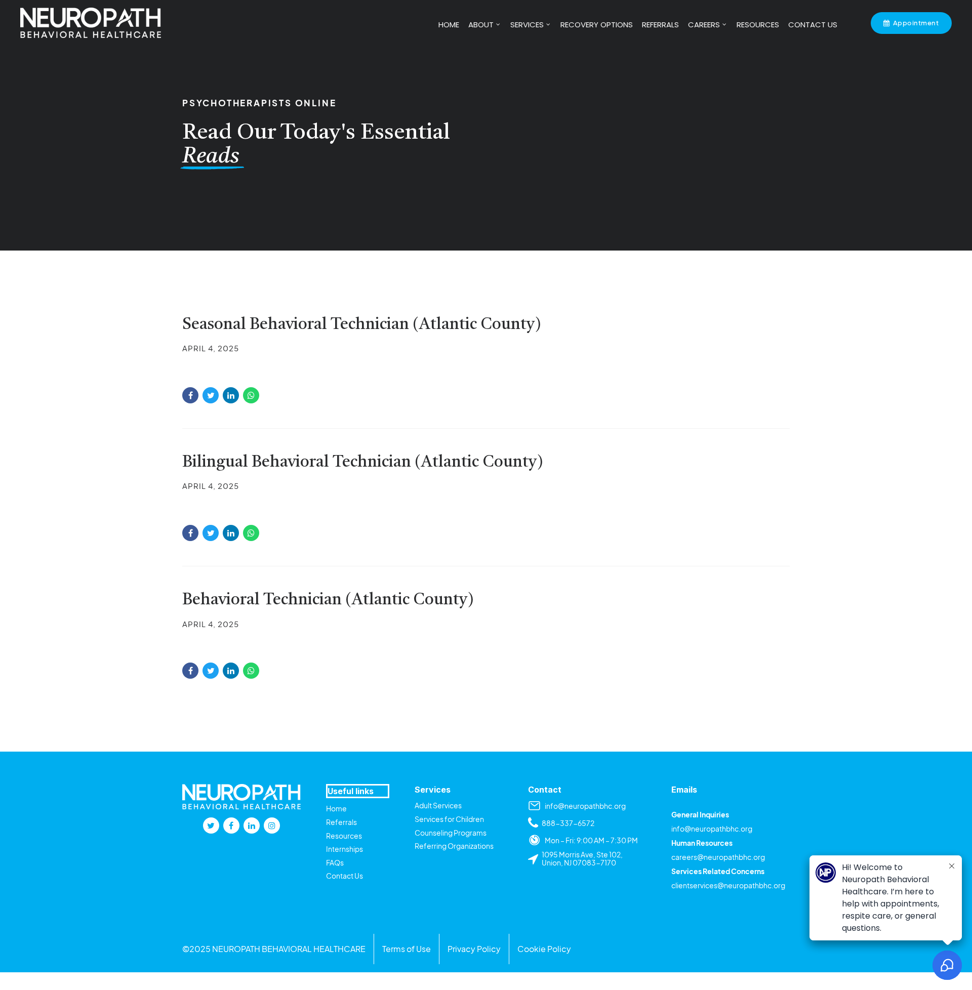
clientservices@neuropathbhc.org (728, 885)
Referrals (341, 822)
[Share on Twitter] (210, 395)
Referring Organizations (454, 845)
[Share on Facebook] (190, 395)
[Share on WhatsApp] (251, 395)
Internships (344, 848)
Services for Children (449, 818)
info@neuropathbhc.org (711, 828)
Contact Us (344, 875)
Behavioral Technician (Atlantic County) (328, 600)
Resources (344, 835)
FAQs (335, 862)
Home (336, 808)
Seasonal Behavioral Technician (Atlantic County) (361, 325)
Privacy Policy (474, 948)
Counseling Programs (451, 832)
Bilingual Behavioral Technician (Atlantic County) (362, 463)
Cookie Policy (544, 948)
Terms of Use (406, 948)
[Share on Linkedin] (231, 395)
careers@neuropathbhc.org (718, 856)
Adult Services (438, 805)
